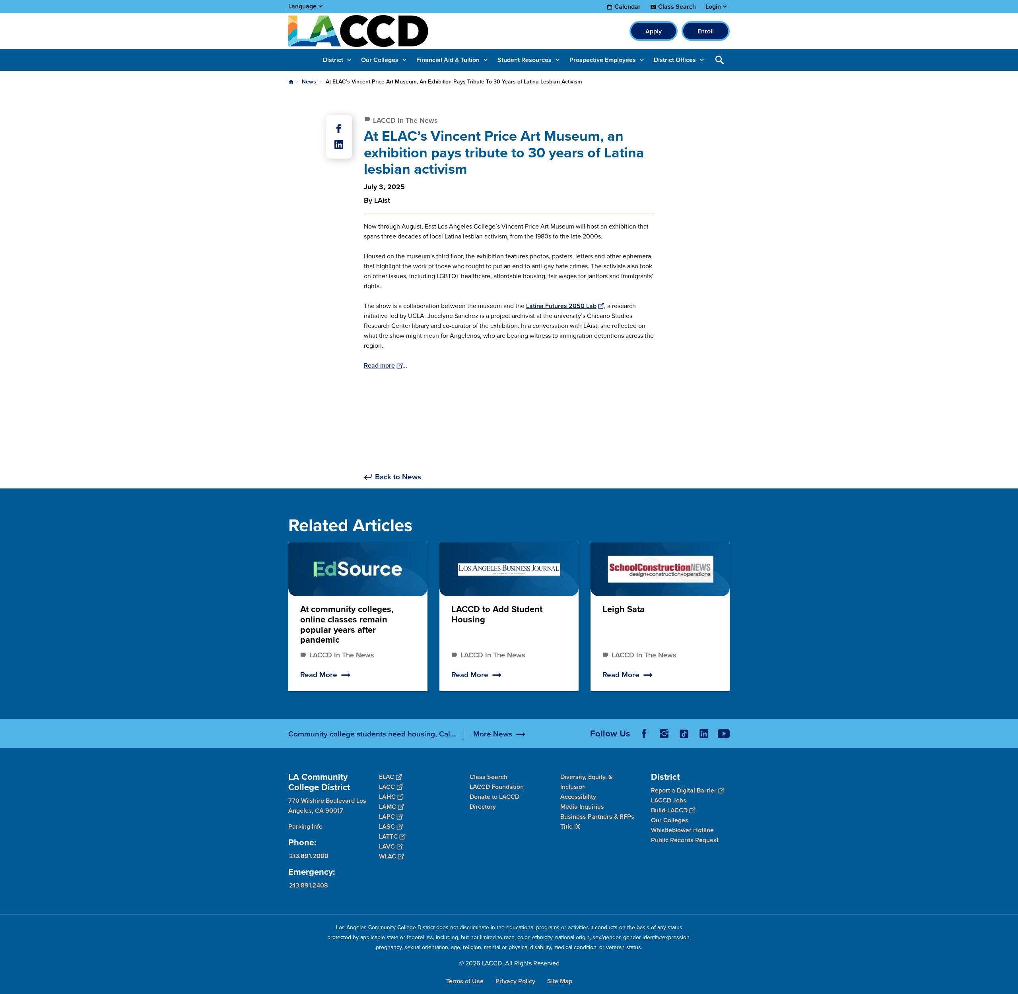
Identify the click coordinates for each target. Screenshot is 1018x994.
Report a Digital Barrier (684, 790)
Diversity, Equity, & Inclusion (586, 781)
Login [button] (713, 6)
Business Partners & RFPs (597, 816)
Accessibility (578, 796)
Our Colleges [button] (379, 59)
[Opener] (1010, 740)
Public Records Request (685, 840)
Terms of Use (465, 981)
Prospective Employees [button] (602, 59)
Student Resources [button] (524, 59)
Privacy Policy (515, 981)
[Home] (374, 31)
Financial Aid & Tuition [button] (448, 59)
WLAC (387, 856)
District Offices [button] (675, 59)
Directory (483, 806)
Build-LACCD (669, 810)
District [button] (333, 59)
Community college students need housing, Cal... (372, 734)
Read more (379, 365)
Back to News (398, 477)
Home (291, 82)
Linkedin (339, 145)
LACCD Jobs (668, 800)
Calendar (627, 6)
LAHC (387, 796)
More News (492, 734)
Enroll (705, 31)
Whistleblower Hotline (682, 830)
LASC (387, 826)
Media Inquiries (582, 806)
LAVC (387, 846)
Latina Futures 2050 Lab (561, 305)
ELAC (386, 776)
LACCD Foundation (497, 786)
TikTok (684, 734)
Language (302, 6)
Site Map (559, 981)
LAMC (387, 806)
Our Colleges (669, 820)
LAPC (387, 816)
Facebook (339, 129)
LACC (387, 786)
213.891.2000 (308, 855)
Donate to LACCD (494, 796)
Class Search (677, 6)
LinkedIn (704, 734)
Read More (318, 674)
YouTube (724, 734)
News (309, 82)
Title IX (570, 826)
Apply (653, 31)
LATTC (388, 836)
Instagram (664, 734)
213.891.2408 (308, 885)
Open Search (720, 60)
